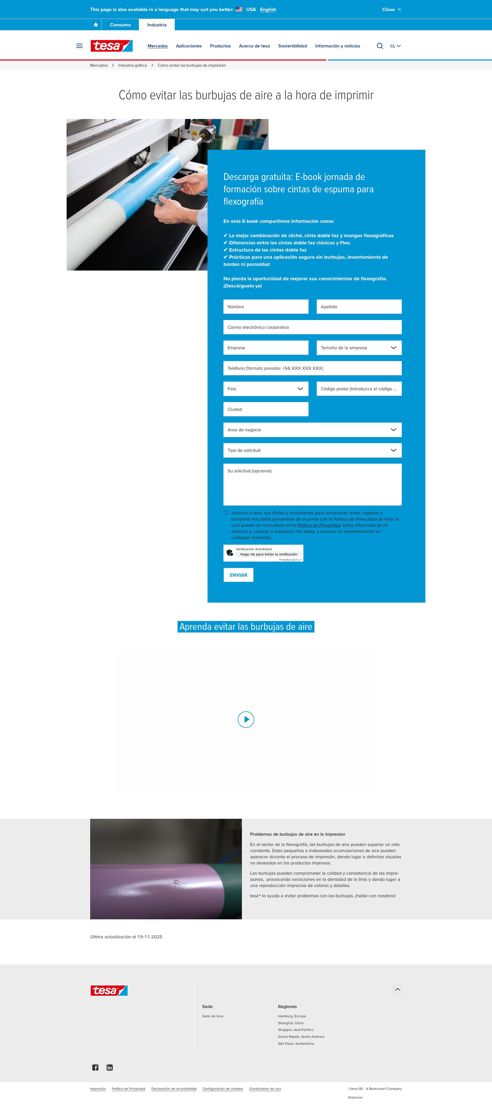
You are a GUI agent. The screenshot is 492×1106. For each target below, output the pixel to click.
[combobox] (355, 350)
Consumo (120, 24)
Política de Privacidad (319, 525)
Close (388, 9)
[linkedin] (110, 1069)
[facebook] (95, 1069)
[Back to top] (398, 989)
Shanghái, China (290, 1023)
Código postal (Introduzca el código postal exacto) (359, 388)
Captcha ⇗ (290, 559)
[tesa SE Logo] (111, 45)
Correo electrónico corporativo (258, 327)
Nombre (236, 306)
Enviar (238, 575)
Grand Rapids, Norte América (301, 1036)
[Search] (380, 46)
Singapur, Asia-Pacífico (295, 1030)
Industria (157, 24)
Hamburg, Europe (292, 1016)
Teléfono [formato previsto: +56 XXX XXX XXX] (275, 368)
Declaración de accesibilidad (174, 1089)
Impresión (98, 1089)
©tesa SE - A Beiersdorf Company (375, 1089)
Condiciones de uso (265, 1089)
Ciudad (235, 409)
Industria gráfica (132, 65)
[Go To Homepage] (95, 24)
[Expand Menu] (79, 46)
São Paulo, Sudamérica (296, 1043)
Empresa (236, 347)
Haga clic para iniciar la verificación (268, 554)
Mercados (99, 65)
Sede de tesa (212, 1016)
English (268, 9)
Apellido (329, 306)
